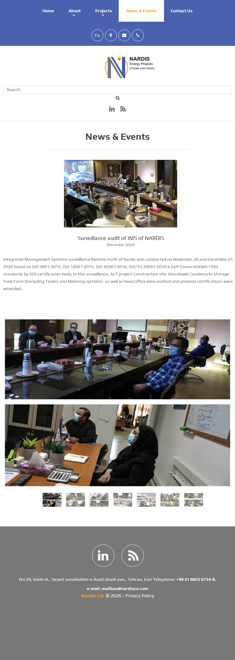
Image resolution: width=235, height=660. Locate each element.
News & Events (141, 10)
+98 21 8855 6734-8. (196, 579)
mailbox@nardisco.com (125, 588)
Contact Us (181, 10)
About (75, 10)
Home (48, 10)
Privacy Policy (139, 596)
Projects (103, 10)
